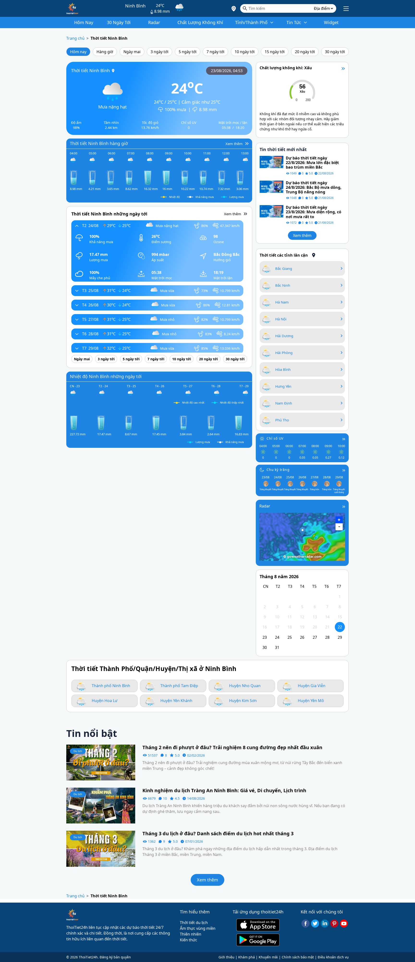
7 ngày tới (215, 51)
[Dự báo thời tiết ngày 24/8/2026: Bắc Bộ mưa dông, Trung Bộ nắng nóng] (271, 186)
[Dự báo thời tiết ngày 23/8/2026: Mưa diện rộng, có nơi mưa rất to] (271, 211)
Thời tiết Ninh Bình (109, 38)
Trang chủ (75, 38)
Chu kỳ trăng (278, 469)
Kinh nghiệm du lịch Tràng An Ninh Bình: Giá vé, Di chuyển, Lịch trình (224, 790)
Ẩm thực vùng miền (197, 928)
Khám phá (246, 957)
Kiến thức (188, 940)
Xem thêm (302, 235)
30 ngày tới (335, 51)
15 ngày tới (275, 51)
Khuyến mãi (268, 957)
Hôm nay (78, 51)
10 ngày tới (245, 51)
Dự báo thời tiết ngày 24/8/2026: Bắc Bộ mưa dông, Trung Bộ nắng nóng (314, 188)
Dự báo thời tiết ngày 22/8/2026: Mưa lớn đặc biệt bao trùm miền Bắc (312, 163)
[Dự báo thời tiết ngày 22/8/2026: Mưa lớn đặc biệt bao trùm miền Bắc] (271, 161)
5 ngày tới (187, 51)
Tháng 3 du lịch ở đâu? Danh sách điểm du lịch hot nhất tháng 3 (217, 833)
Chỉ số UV (275, 438)
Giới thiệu (226, 957)
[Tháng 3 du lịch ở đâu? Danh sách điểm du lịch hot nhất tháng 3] (100, 848)
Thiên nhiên (190, 934)
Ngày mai (131, 51)
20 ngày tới (305, 51)
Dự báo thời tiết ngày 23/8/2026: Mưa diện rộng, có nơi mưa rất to (313, 212)
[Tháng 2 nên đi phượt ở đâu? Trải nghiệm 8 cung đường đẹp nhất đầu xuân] (100, 762)
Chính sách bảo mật (298, 957)
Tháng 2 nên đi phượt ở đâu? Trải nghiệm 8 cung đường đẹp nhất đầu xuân (232, 747)
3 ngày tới (159, 51)
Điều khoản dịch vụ (333, 957)
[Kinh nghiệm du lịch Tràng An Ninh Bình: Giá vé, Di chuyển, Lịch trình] (100, 805)
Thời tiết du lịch (194, 922)
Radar (264, 506)
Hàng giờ (105, 51)
